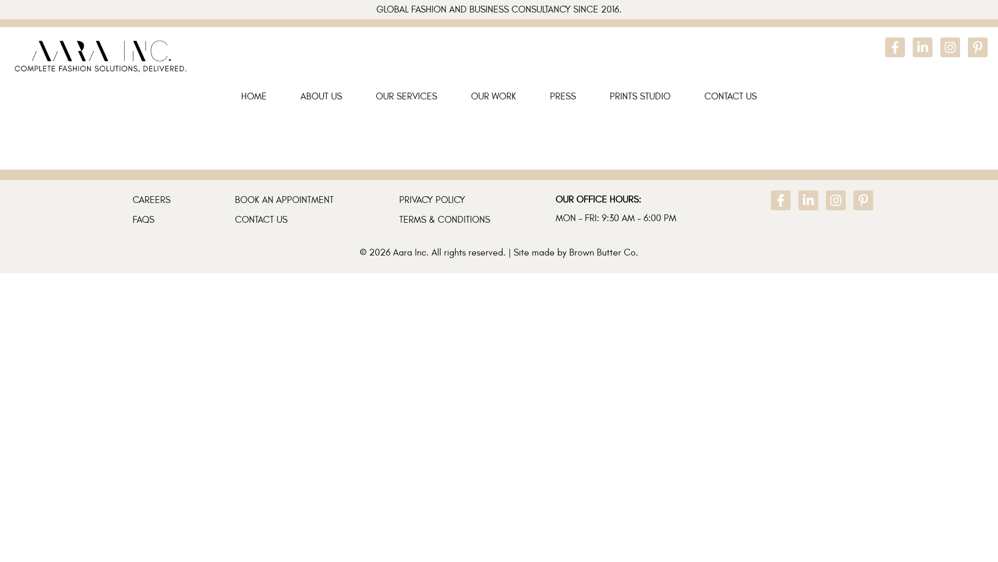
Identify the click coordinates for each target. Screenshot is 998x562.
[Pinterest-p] (978, 47)
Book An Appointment (284, 200)
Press (563, 96)
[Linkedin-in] (923, 47)
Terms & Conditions (444, 219)
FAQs (143, 219)
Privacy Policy (432, 200)
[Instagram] (950, 47)
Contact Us (730, 96)
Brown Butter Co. (603, 252)
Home (254, 96)
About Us (321, 96)
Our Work (493, 96)
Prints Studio (640, 96)
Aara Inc (409, 252)
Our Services (406, 96)
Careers (151, 200)
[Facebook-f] (895, 47)
